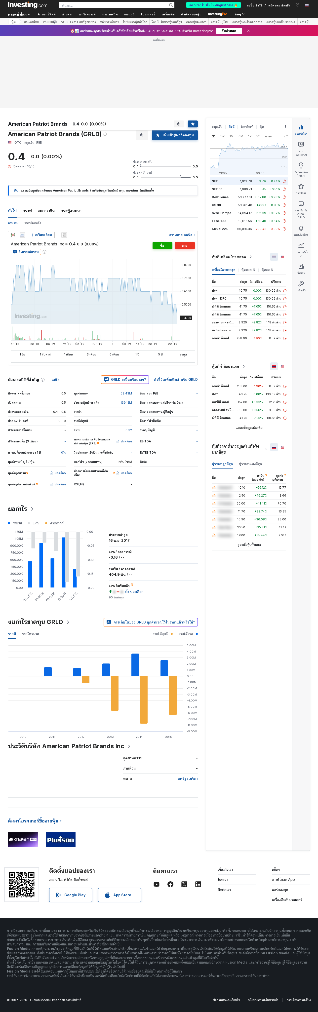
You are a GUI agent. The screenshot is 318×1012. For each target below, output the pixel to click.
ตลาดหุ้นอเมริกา (196, 22)
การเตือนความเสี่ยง (299, 1000)
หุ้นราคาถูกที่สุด (222, 464)
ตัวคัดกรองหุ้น (191, 14)
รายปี (12, 634)
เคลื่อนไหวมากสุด (223, 270)
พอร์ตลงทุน (280, 890)
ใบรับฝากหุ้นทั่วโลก (135, 22)
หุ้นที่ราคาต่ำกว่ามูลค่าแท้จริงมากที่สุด (235, 449)
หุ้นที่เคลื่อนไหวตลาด (229, 256)
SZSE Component (225, 213)
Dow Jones (220, 197)
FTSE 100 (219, 221)
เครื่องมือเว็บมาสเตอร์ (287, 900)
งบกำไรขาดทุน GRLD (35, 621)
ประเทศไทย (31, 22)
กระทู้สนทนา (71, 210)
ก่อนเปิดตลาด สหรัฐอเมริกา (78, 22)
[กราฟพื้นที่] (22, 235)
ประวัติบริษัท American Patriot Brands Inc (66, 746)
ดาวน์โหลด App (283, 879)
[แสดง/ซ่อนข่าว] (64, 235)
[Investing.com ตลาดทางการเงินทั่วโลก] (27, 4)
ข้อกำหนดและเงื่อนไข (226, 1000)
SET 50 (217, 189)
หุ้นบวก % (248, 270)
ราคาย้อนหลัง (32, 223)
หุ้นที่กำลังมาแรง (225, 366)
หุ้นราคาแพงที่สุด (250, 464)
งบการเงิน (46, 210)
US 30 (216, 205)
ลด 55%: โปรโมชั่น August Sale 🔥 (213, 4)
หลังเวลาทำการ (109, 22)
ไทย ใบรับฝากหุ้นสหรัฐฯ (167, 22)
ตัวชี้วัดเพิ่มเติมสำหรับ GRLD (176, 379)
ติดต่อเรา (224, 890)
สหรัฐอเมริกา (188, 778)
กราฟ (27, 210)
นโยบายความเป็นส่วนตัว (263, 1000)
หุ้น (13, 21)
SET (215, 181)
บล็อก (276, 869)
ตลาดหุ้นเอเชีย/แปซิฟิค (280, 22)
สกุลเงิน (217, 126)
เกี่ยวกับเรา (225, 869)
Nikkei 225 (220, 229)
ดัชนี (232, 126)
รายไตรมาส (30, 634)
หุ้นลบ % (268, 270)
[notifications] (298, 4)
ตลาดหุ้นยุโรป (219, 22)
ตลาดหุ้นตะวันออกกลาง (247, 22)
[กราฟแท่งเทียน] (13, 235)
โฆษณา (223, 879)
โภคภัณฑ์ (247, 126)
